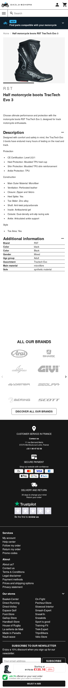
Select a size (34, 683)
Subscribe (54, 661)
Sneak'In (40, 614)
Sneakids (40, 618)
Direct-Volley (10, 606)
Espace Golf (9, 610)
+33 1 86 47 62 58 (34, 448)
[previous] (2, 377)
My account (9, 538)
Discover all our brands (34, 411)
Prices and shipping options (18, 583)
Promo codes (10, 553)
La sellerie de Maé (13, 629)
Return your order (34, 497)
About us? (8, 564)
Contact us (34, 438)
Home (6, 33)
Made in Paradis (12, 633)
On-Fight (40, 599)
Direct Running (11, 603)
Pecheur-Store (43, 603)
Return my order (12, 549)
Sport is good (42, 621)
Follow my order (12, 545)
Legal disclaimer (12, 575)
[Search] (11, 13)
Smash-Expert (43, 610)
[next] (66, 377)
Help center (9, 541)
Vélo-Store (41, 637)
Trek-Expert (41, 629)
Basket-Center (11, 599)
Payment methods (13, 579)
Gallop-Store (10, 618)
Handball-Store (11, 621)
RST (8, 88)
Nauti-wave (9, 637)
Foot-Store (8, 614)
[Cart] (64, 4)
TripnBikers (41, 633)
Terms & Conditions (14, 572)
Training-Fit (41, 625)
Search (18, 13)
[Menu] (4, 13)
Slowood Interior (44, 606)
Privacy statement (12, 587)
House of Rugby (12, 625)
